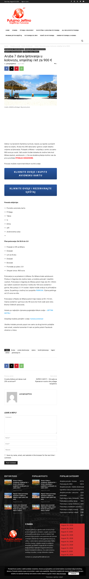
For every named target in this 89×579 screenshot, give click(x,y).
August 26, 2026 (67, 535)
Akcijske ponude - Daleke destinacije (21, 46)
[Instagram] (74, 1)
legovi (53, 350)
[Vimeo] (80, 1)
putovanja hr (16, 352)
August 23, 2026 (67, 545)
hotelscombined (36, 319)
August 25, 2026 (67, 538)
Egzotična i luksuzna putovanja (13, 51)
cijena (33, 350)
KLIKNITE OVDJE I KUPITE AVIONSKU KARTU (30, 173)
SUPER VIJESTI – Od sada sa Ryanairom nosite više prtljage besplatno (46, 381)
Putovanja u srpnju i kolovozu (31, 51)
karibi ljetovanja (43, 350)
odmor (7, 352)
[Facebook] (71, 1)
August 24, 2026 (67, 541)
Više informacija (61, 573)
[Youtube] (83, 1)
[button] (82, 40)
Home (6, 46)
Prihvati (73, 574)
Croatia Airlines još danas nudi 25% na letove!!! (15, 380)
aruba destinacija (23, 350)
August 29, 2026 (67, 525)
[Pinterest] (16, 68)
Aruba (13, 350)
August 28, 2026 (67, 528)
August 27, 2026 (67, 532)
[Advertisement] (30, 126)
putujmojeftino (11, 63)
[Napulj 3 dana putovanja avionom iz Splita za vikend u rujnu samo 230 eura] (8, 495)
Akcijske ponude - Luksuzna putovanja (35, 49)
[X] (77, 1)
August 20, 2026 (67, 554)
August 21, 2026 (67, 551)
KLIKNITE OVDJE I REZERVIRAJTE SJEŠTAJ (31, 190)
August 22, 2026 (67, 548)
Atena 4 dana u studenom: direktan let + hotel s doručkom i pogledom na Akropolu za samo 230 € (21, 484)
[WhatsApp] (21, 68)
